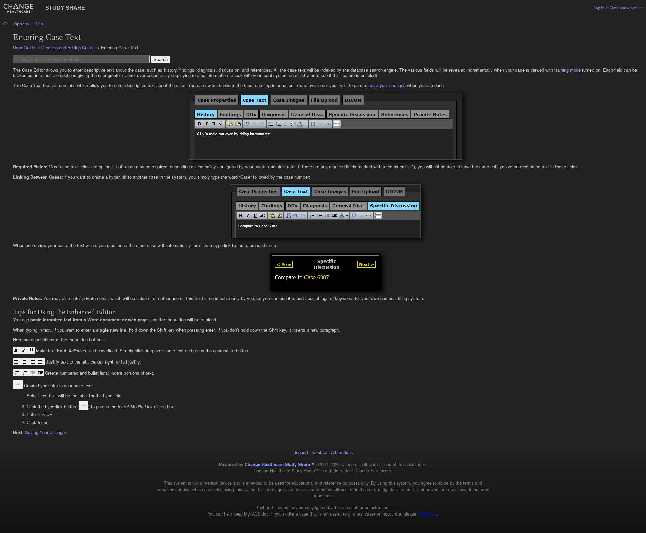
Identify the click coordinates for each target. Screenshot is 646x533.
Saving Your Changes (46, 432)
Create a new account (626, 8)
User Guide (24, 47)
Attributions (342, 452)
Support (300, 452)
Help (38, 23)
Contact (319, 452)
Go (6, 23)
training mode (567, 70)
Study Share (65, 8)
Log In (599, 8)
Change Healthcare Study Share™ (279, 464)
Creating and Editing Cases (68, 47)
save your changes (387, 85)
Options (21, 23)
